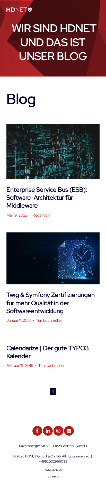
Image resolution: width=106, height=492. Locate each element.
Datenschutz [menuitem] (53, 470)
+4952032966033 (53, 461)
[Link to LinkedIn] (48, 431)
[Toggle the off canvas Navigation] (95, 10)
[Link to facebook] (37, 431)
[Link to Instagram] (58, 431)
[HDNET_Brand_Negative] (19, 10)
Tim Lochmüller (49, 320)
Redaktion (41, 215)
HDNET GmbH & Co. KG (42, 456)
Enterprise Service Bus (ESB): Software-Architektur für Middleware (46, 197)
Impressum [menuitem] (53, 476)
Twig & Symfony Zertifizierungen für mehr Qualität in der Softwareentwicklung (50, 303)
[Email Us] (69, 431)
